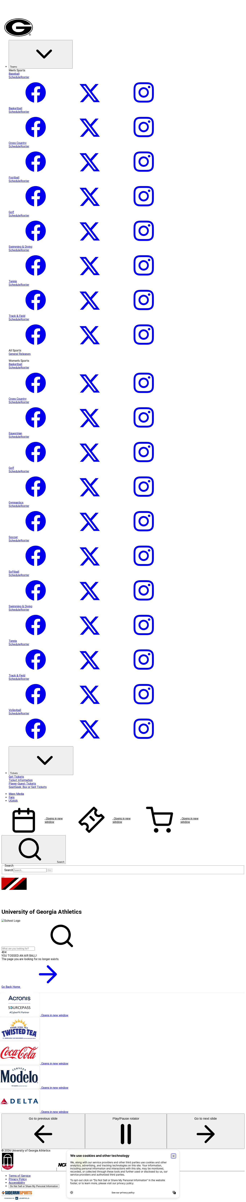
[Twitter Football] (90, 208)
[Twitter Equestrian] (90, 464)
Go (49, 870)
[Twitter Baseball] (90, 105)
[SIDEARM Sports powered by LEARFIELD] (16, 1199)
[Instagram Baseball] (144, 105)
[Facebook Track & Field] (36, 347)
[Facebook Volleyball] (36, 741)
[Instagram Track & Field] (144, 347)
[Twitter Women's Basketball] (90, 395)
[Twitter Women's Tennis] (90, 672)
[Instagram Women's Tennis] (144, 672)
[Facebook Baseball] (36, 105)
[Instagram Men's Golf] (144, 243)
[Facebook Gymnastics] (36, 533)
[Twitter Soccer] (90, 568)
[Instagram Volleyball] (144, 741)
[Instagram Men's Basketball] (144, 139)
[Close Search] (2, 877)
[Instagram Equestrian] (144, 464)
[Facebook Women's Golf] (36, 499)
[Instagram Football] (144, 208)
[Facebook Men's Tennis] (36, 312)
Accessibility (17, 1182)
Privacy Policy (18, 1179)
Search (8, 870)
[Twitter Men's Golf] (90, 243)
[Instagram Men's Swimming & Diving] (144, 278)
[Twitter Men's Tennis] (90, 312)
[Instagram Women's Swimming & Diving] (144, 637)
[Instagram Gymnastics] (144, 533)
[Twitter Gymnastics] (90, 533)
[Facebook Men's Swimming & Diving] (36, 278)
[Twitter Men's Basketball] (90, 139)
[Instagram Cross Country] (144, 174)
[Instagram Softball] (144, 603)
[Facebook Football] (36, 208)
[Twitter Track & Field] (90, 347)
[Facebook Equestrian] (36, 464)
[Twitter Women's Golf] (90, 499)
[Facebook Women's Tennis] (36, 672)
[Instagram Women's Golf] (144, 499)
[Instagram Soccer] (144, 568)
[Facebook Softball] (36, 603)
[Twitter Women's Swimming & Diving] (90, 637)
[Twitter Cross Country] (90, 174)
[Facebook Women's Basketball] (36, 395)
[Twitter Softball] (90, 603)
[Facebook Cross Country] (36, 174)
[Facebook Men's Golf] (36, 243)
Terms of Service (20, 1175)
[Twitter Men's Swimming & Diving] (90, 278)
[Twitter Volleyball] (90, 741)
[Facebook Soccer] (36, 568)
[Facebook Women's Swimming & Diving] (36, 637)
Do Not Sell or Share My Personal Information (34, 1186)
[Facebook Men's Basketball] (36, 139)
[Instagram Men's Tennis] (144, 312)
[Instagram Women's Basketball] (144, 395)
